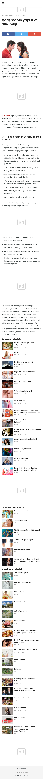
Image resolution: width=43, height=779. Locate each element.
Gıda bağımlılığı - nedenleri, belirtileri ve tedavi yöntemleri (25, 680)
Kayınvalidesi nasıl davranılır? (25, 371)
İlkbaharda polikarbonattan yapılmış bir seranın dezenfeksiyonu (24, 729)
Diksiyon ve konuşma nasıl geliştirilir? (24, 344)
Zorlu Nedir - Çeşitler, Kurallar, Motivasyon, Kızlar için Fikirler (25, 469)
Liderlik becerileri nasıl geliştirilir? (26, 439)
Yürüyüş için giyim (21, 573)
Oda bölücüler (19, 659)
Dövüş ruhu (18, 352)
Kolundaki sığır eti (20, 621)
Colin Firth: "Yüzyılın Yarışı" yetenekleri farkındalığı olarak (25, 689)
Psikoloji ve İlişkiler (7, 15)
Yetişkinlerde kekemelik (23, 391)
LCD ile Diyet (19, 592)
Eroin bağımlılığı (20, 707)
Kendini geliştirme (20, 15)
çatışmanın (6, 115)
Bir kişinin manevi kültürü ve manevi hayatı (24, 363)
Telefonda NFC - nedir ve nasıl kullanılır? (25, 421)
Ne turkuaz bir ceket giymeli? (25, 511)
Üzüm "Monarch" (20, 611)
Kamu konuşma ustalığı (23, 381)
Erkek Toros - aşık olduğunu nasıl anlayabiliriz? (26, 641)
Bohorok (17, 669)
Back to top (21, 769)
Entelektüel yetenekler (22, 449)
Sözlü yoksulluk (20, 400)
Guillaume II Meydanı (22, 601)
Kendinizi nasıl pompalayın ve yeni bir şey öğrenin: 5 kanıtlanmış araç (27, 411)
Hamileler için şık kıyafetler (24, 582)
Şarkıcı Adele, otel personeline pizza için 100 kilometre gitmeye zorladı (27, 560)
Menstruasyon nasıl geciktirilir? (26, 650)
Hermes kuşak (19, 717)
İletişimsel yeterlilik (21, 458)
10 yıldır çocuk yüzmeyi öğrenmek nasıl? (27, 531)
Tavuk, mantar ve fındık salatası (26, 698)
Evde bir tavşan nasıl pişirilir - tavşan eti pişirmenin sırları (25, 631)
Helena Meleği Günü (22, 549)
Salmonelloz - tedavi (22, 520)
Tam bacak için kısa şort (23, 540)
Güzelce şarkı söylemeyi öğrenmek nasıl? (27, 430)
